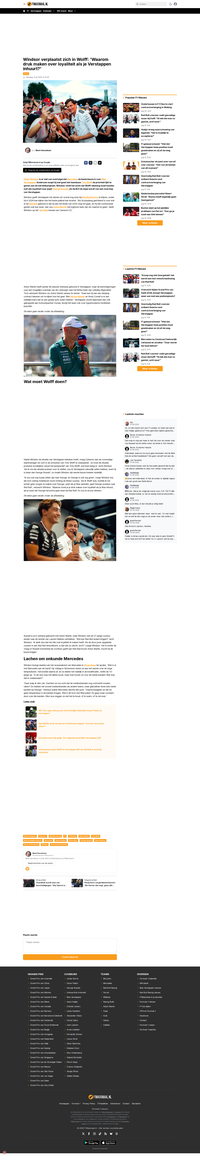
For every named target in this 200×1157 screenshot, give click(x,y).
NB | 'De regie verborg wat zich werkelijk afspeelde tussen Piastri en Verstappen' (70, 711)
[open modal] (175, 4)
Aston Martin (60, 207)
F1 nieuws (72, 836)
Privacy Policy (89, 1103)
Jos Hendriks (136, 460)
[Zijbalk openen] (24, 4)
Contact (126, 1103)
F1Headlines (102, 1103)
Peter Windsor (31, 179)
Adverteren (115, 1103)
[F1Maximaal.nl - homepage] (37, 4)
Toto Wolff (86, 182)
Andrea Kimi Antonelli (59, 844)
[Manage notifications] (4, 1152)
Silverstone (90, 665)
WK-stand (61, 11)
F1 (28, 11)
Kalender (47, 11)
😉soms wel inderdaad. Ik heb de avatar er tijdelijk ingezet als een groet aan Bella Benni (150, 479)
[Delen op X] (90, 163)
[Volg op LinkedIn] (27, 869)
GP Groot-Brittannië (31, 844)
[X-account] (83, 1133)
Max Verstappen (30, 836)
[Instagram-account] (94, 1133)
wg (131, 422)
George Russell (60, 189)
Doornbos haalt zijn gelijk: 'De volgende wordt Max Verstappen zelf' (70, 738)
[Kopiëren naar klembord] (100, 163)
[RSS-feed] (105, 1133)
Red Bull (33, 204)
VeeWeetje (134, 473)
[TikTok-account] (100, 1133)
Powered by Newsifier (100, 1148)
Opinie (26, 74)
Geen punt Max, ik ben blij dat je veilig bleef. (144, 504)
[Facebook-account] (89, 1133)
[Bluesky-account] (111, 1133)
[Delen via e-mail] (95, 163)
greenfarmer (135, 521)
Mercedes (72, 179)
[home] (24, 11)
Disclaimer (136, 1103)
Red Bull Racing (90, 197)
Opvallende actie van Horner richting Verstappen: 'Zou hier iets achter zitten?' (71, 724)
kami (132, 498)
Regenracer (135, 508)
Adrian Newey (77, 296)
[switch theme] (170, 4)
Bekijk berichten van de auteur (40, 863)
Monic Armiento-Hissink (140, 435)
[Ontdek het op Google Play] (91, 1142)
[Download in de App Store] (108, 1142)
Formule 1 (42, 836)
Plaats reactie (70, 957)
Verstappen (36, 11)
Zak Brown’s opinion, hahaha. (138, 526)
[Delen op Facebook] (86, 163)
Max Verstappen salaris (32, 840)
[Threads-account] (116, 1133)
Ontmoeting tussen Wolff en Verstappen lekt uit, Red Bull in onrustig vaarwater (70, 750)
